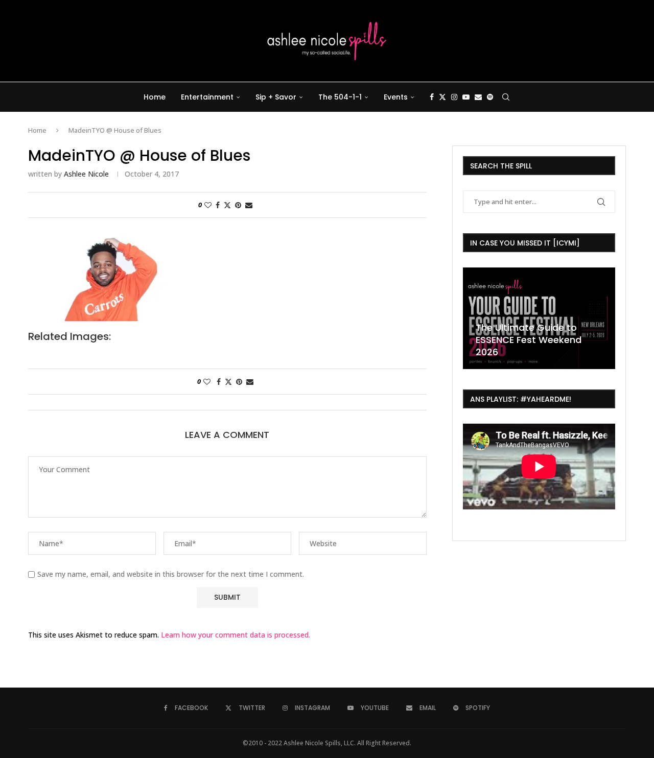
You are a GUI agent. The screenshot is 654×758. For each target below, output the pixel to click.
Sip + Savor (275, 97)
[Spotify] (490, 97)
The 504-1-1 (340, 97)
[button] (472, 317)
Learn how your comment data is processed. (235, 635)
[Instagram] (454, 97)
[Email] (478, 97)
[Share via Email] (248, 205)
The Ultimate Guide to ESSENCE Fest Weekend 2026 (528, 340)
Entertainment (207, 97)
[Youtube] (466, 97)
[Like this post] (208, 205)
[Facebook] (432, 97)
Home (155, 97)
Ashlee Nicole (86, 174)
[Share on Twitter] (227, 205)
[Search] (506, 97)
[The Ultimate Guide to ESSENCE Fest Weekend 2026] (539, 318)
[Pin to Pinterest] (238, 205)
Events (396, 97)
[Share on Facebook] (218, 205)
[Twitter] (442, 97)
